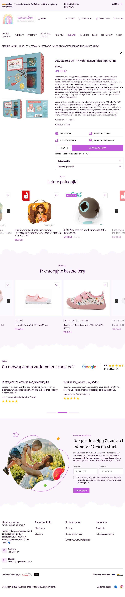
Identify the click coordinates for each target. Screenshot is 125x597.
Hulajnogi (84, 35)
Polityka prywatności (105, 534)
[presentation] (8, 211)
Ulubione (39, 534)
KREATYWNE (46, 46)
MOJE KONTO (104, 19)
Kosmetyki (59, 35)
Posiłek (119, 35)
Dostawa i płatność (73, 534)
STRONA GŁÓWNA (9, 46)
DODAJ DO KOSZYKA (97, 148)
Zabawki (72, 35)
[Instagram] (121, 586)
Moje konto (40, 528)
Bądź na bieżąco (104, 586)
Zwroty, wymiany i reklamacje (77, 539)
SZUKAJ (72, 19)
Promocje (32, 35)
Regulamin (100, 528)
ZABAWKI (35, 46)
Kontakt (69, 528)
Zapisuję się (81, 490)
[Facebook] (115, 586)
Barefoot (19, 35)
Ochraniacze (107, 35)
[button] (117, 3)
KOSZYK (119, 19)
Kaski (94, 35)
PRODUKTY (24, 46)
